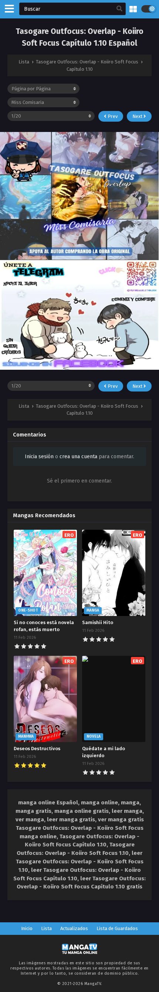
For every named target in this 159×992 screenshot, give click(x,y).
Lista (46, 928)
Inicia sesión (39, 456)
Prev (112, 116)
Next (137, 116)
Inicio (27, 928)
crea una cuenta (78, 456)
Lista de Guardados (117, 928)
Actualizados (74, 928)
